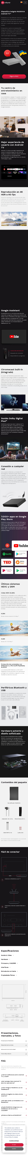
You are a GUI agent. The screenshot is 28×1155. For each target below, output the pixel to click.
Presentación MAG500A (7, 1040)
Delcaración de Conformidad (8, 1049)
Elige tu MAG (14, 76)
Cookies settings (14, 1140)
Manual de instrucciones (7, 1045)
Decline (14, 1148)
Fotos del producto (6, 1053)
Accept (14, 1144)
